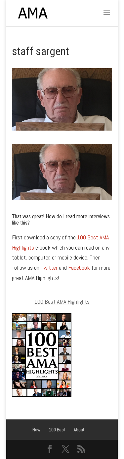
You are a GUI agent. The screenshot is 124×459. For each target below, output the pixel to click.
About (79, 430)
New (36, 430)
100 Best (57, 430)
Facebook (79, 267)
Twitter (49, 267)
